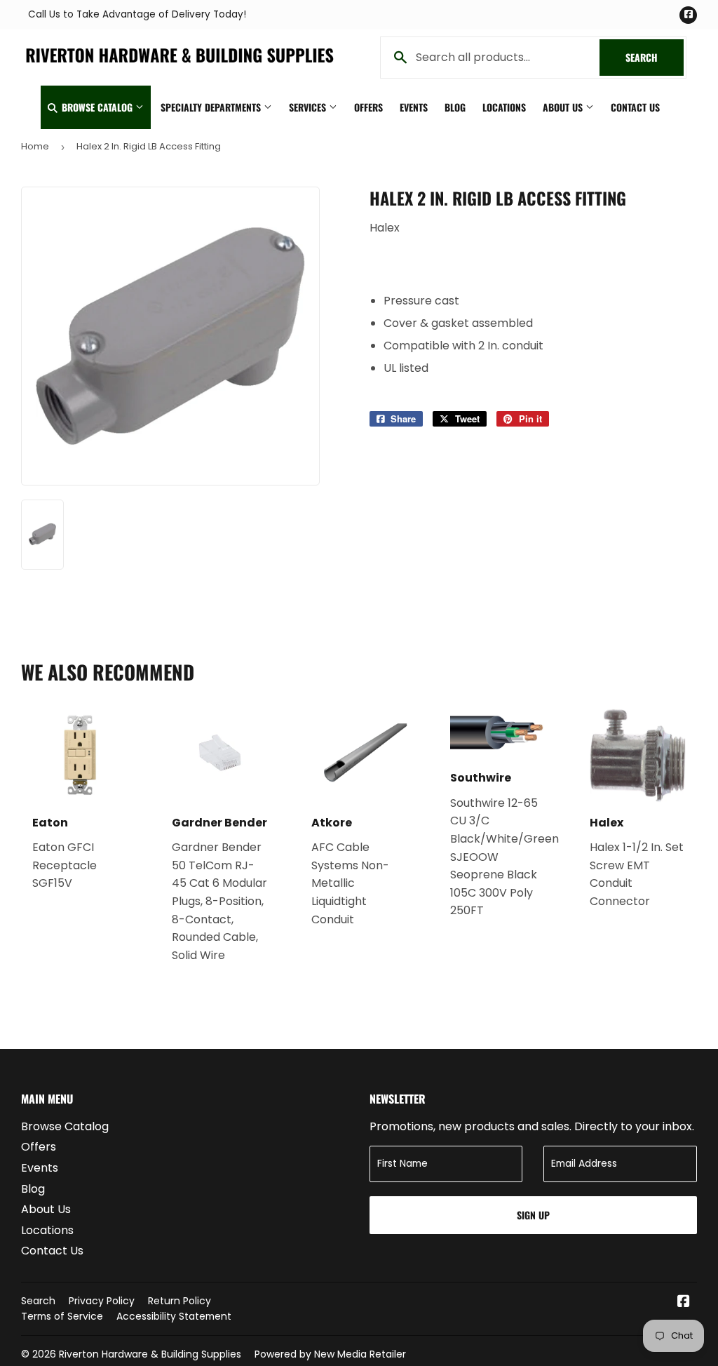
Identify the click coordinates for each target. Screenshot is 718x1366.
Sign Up (533, 1214)
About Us (564, 107)
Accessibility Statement (173, 1316)
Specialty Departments (212, 107)
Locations (504, 107)
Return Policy (179, 1301)
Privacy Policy (102, 1301)
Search (654, 57)
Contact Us (635, 107)
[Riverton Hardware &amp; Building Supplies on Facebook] (683, 1302)
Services (309, 107)
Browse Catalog (97, 107)
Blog (455, 107)
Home (35, 146)
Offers (368, 107)
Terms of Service (62, 1316)
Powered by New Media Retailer (330, 1354)
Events (414, 107)
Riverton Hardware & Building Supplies (150, 1354)
